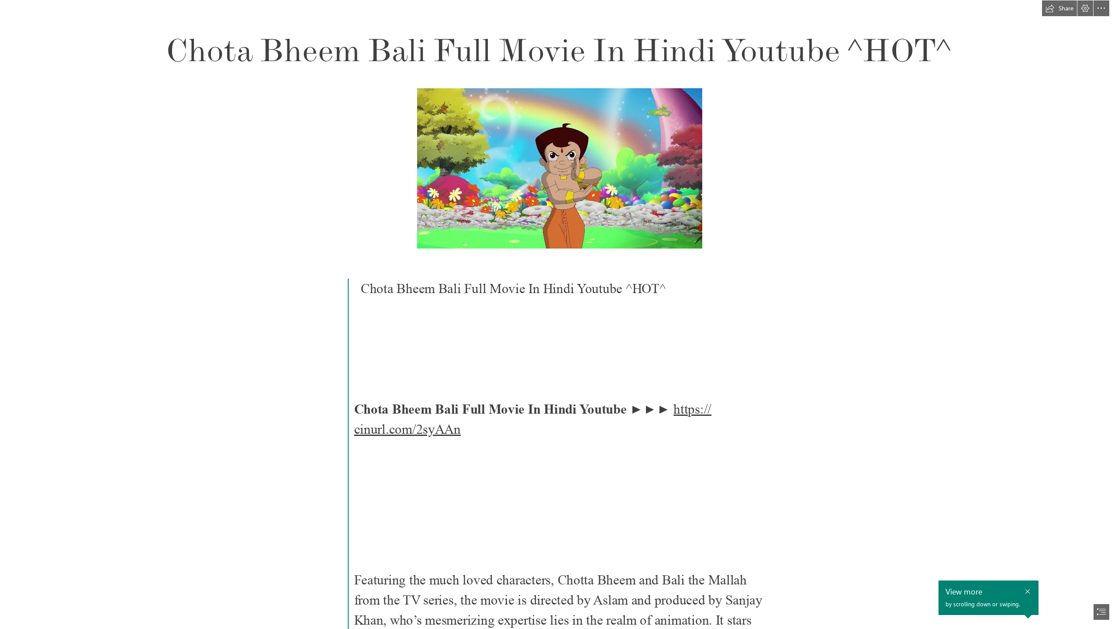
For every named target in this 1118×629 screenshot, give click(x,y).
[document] (559, 314)
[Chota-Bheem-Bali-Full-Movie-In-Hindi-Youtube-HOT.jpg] (559, 168)
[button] (1059, 8)
